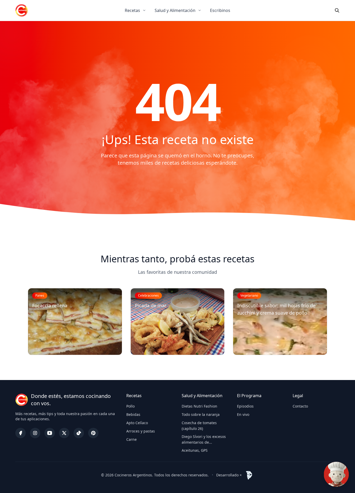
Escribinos (220, 10)
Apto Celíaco (137, 422)
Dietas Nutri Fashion (199, 406)
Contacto (300, 406)
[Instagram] (35, 433)
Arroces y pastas (140, 431)
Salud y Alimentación (175, 10)
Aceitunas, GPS (195, 450)
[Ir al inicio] (21, 10)
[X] (64, 433)
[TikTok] (79, 433)
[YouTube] (49, 433)
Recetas (132, 10)
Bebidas (133, 414)
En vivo (243, 414)
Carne (131, 439)
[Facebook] (20, 433)
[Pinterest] (93, 433)
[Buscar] (337, 10)
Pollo (130, 406)
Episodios (245, 406)
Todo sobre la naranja (201, 414)
